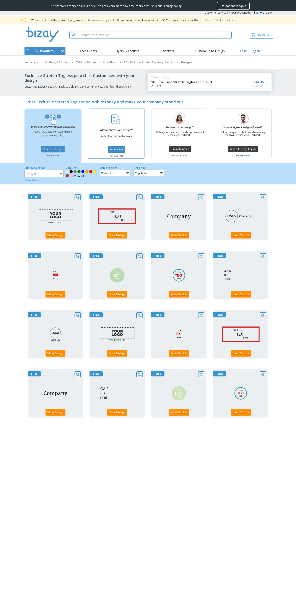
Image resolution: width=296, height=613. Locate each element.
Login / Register (251, 51)
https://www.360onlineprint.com (217, 20)
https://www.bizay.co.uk (100, 20)
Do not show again (233, 6)
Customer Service (215, 12)
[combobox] (43, 173)
